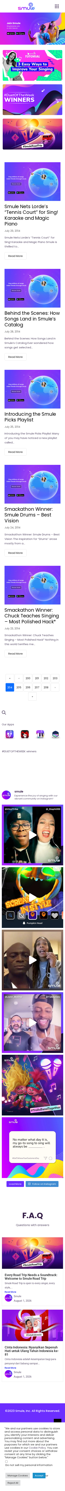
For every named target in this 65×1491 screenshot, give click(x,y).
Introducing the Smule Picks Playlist (30, 417)
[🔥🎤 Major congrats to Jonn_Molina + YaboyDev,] (32, 1022)
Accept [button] (39, 1475)
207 (37, 687)
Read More (15, 256)
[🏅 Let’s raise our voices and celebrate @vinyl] (32, 835)
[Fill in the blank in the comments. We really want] (32, 1147)
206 (28, 687)
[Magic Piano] (40, 735)
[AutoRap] (25, 735)
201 (37, 678)
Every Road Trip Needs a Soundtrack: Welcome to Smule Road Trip (31, 1276)
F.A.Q (32, 1215)
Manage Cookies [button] (18, 1475)
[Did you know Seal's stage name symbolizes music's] (32, 960)
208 (46, 687)
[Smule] (9, 735)
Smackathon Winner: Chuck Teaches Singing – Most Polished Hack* (32, 616)
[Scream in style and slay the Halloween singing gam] (32, 897)
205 (18, 687)
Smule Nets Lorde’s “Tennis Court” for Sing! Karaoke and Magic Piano (31, 215)
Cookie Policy (37, 1448)
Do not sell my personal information (29, 1465)
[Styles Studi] (55, 735)
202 (46, 678)
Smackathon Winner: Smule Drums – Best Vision (29, 515)
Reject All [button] (13, 1483)
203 (55, 678)
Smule (17, 1296)
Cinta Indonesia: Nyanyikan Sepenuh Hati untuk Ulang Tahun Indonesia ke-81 (32, 1350)
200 (28, 678)
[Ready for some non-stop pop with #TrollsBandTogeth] (32, 1085)
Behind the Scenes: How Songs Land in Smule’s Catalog (32, 319)
